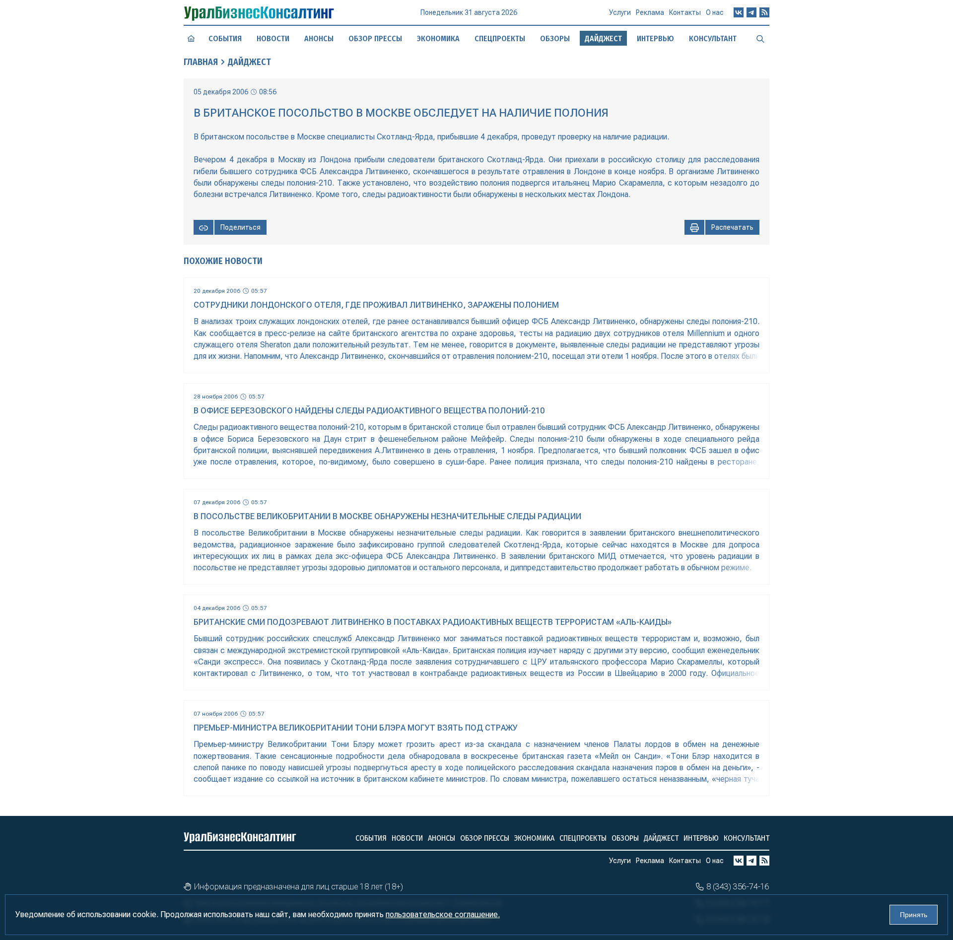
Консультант (713, 38)
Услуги (620, 12)
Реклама (650, 12)
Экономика (438, 38)
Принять (913, 915)
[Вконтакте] (739, 12)
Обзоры (555, 38)
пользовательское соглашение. (443, 914)
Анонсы (319, 38)
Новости (273, 38)
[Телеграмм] (751, 12)
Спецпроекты (500, 38)
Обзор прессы (375, 38)
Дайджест (249, 62)
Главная (201, 62)
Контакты (685, 12)
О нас (715, 12)
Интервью (655, 38)
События (225, 38)
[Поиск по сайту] (760, 38)
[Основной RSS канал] (764, 12)
